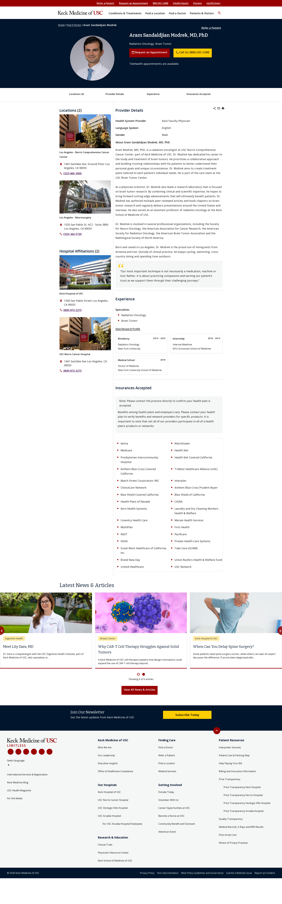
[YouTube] (26, 751)
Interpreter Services (230, 747)
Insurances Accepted (198, 94)
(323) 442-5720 (72, 234)
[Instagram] (41, 751)
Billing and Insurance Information (237, 771)
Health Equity (181, 3)
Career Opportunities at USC (174, 808)
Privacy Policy (147, 873)
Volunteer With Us (168, 800)
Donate (197, 3)
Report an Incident (265, 873)
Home (61, 25)
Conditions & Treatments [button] (125, 13)
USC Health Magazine (19, 790)
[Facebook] (10, 751)
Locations (76, 94)
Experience (153, 94)
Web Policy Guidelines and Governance (202, 873)
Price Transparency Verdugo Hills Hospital (247, 803)
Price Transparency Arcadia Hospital (243, 811)
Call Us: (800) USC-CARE (192, 52)
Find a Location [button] (155, 13)
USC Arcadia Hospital (109, 815)
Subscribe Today (187, 715)
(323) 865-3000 (72, 173)
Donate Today (166, 792)
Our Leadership (106, 755)
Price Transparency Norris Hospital (243, 795)
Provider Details (115, 94)
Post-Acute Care (228, 834)
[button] (219, 11)
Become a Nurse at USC (171, 815)
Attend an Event (167, 831)
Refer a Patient (105, 3)
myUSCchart (213, 3)
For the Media (14, 798)
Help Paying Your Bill (230, 763)
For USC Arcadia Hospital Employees (122, 823)
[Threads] (49, 751)
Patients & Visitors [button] (202, 13)
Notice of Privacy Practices (233, 842)
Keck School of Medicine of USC (115, 860)
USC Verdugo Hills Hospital (113, 808)
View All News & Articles (139, 689)
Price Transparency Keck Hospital (242, 787)
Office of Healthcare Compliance (115, 771)
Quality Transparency (231, 819)
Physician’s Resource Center (113, 852)
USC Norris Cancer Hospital (74, 354)
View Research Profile (127, 329)
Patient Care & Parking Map (234, 755)
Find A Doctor (74, 25)
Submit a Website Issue (239, 873)
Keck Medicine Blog (17, 782)
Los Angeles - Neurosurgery (75, 217)
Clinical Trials (105, 844)
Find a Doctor (165, 747)
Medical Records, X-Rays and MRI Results (241, 827)
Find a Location (166, 763)
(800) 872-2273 (72, 310)
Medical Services (167, 771)
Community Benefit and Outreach (176, 823)
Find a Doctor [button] (177, 13)
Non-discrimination (167, 873)
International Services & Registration (27, 774)
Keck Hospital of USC (71, 293)
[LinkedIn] (33, 751)
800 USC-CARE (160, 3)
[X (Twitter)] (18, 751)
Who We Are (104, 747)
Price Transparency (229, 779)
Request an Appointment (133, 3)
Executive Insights (108, 763)
